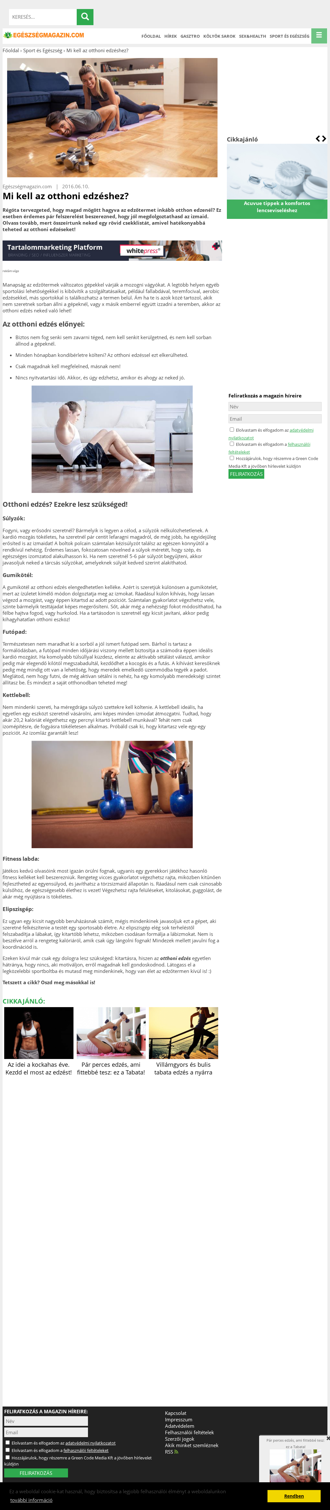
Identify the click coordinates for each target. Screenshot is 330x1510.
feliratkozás (246, 474)
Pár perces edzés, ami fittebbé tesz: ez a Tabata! (111, 1068)
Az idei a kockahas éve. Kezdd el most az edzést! (38, 1068)
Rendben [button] (294, 1496)
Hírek (170, 36)
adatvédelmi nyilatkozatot (90, 1443)
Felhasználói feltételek (189, 1432)
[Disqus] (112, 1158)
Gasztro (190, 36)
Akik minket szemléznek (191, 1445)
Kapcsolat (175, 1413)
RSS (169, 1451)
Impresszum (178, 1419)
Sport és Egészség (289, 36)
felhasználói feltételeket (86, 1450)
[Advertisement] (277, 94)
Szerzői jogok (179, 1439)
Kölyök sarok (219, 36)
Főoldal (151, 36)
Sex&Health (252, 36)
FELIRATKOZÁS (36, 1473)
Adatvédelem (179, 1426)
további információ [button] (31, 1500)
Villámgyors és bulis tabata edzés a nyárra (183, 1068)
